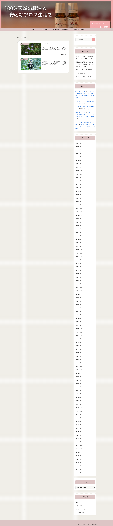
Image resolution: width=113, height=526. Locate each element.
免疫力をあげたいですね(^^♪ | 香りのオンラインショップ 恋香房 (85, 126)
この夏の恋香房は (80, 73)
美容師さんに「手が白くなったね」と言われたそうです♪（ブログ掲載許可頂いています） (85, 64)
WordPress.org (80, 512)
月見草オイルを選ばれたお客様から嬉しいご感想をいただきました (85, 57)
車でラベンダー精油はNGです (84, 69)
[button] (93, 39)
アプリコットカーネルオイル (83, 76)
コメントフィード (80, 509)
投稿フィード (79, 505)
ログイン (78, 502)
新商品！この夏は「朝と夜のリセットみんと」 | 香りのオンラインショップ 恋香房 (85, 114)
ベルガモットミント (80, 91)
